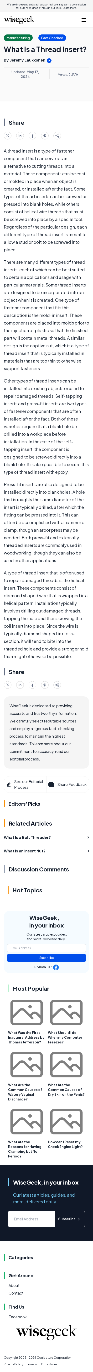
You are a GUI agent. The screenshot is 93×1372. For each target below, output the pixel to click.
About (14, 1285)
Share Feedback (72, 784)
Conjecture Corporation (54, 1357)
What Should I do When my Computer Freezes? (65, 1037)
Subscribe (46, 958)
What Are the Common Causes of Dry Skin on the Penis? (66, 1089)
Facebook (18, 1316)
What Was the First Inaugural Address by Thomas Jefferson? (26, 1037)
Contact (16, 1293)
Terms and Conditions (41, 1364)
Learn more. (69, 7)
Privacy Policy (13, 1364)
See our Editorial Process (28, 784)
